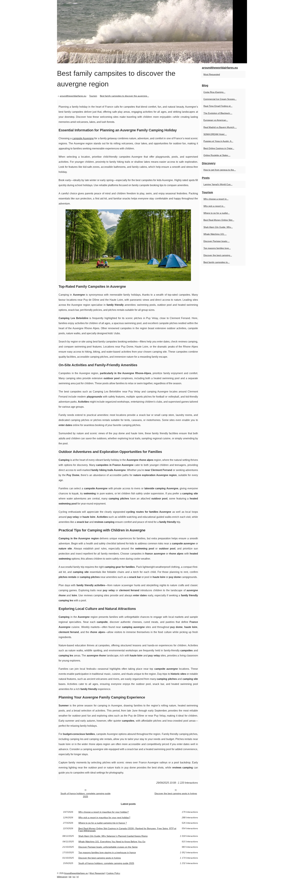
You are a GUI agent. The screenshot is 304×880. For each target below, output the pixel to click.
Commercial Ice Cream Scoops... (220, 99)
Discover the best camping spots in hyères (176, 793)
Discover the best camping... (217, 255)
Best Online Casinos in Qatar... (218, 148)
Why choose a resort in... (215, 199)
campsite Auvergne (83, 138)
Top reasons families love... (217, 248)
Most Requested (211, 74)
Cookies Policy (113, 873)
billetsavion (62, 877)
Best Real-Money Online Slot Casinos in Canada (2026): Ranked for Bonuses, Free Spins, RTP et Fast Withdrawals (127, 829)
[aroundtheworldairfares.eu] (152, 31)
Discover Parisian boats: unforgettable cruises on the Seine (108, 847)
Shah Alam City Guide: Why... (218, 227)
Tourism (93, 96)
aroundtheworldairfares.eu (73, 96)
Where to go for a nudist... (216, 213)
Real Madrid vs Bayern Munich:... (220, 127)
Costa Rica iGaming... (214, 92)
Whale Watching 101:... (215, 234)
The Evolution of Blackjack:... (217, 113)
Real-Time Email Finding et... (217, 106)
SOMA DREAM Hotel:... (215, 134)
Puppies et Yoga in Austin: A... (218, 141)
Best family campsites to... (216, 262)
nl (78, 877)
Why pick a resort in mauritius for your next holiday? (104, 817)
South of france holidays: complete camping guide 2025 (85, 795)
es (74, 877)
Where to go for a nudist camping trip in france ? (102, 823)
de (70, 877)
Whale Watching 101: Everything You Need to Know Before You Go (111, 841)
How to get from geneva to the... (219, 170)
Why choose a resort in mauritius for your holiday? (103, 812)
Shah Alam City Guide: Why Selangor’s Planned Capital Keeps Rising (113, 836)
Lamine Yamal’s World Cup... (217, 184)
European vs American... (215, 120)
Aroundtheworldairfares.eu (76, 873)
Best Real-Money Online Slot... (218, 220)
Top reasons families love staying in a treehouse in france (107, 852)
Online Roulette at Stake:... (216, 155)
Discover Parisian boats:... (216, 241)
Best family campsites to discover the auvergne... (124, 96)
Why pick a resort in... (214, 206)
